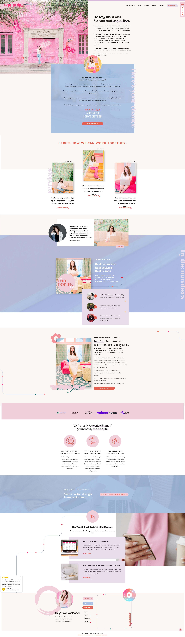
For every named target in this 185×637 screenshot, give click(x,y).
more (12, 586)
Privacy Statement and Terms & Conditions (92, 634)
